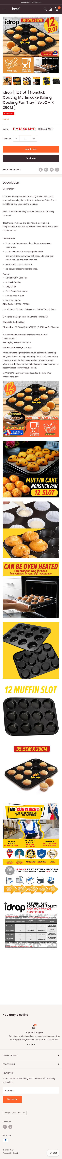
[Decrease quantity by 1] (16, 138)
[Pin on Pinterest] (46, 170)
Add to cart (31, 149)
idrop (6, 119)
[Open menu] (4, 9)
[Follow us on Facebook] (5, 1127)
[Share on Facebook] (41, 170)
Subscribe (12, 1099)
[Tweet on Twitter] (52, 170)
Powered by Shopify (11, 1153)
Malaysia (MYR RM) (12, 1113)
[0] (57, 9)
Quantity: (7, 138)
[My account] (50, 9)
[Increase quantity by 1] (34, 138)
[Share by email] (57, 170)
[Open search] (45, 9)
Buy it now (31, 158)
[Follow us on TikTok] (10, 1127)
